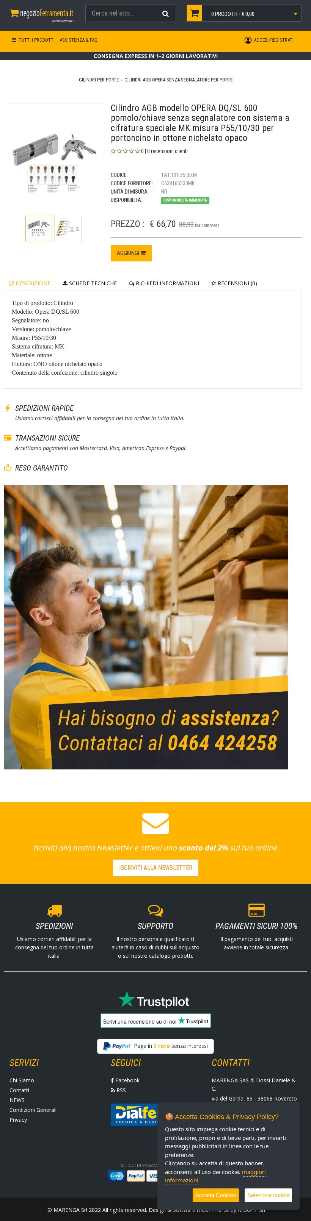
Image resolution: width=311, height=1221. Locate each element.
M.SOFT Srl (251, 1209)
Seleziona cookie (268, 1195)
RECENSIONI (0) (236, 283)
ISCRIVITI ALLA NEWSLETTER (155, 867)
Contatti (19, 1090)
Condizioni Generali (33, 1109)
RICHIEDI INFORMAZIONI (166, 283)
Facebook (127, 1080)
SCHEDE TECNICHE (92, 283)
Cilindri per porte (99, 80)
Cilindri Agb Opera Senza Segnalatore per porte (178, 80)
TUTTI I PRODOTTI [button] (36, 40)
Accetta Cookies (215, 1195)
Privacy (18, 1119)
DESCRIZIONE (32, 283)
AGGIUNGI (128, 253)
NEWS (17, 1100)
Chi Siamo (21, 1080)
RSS (120, 1090)
